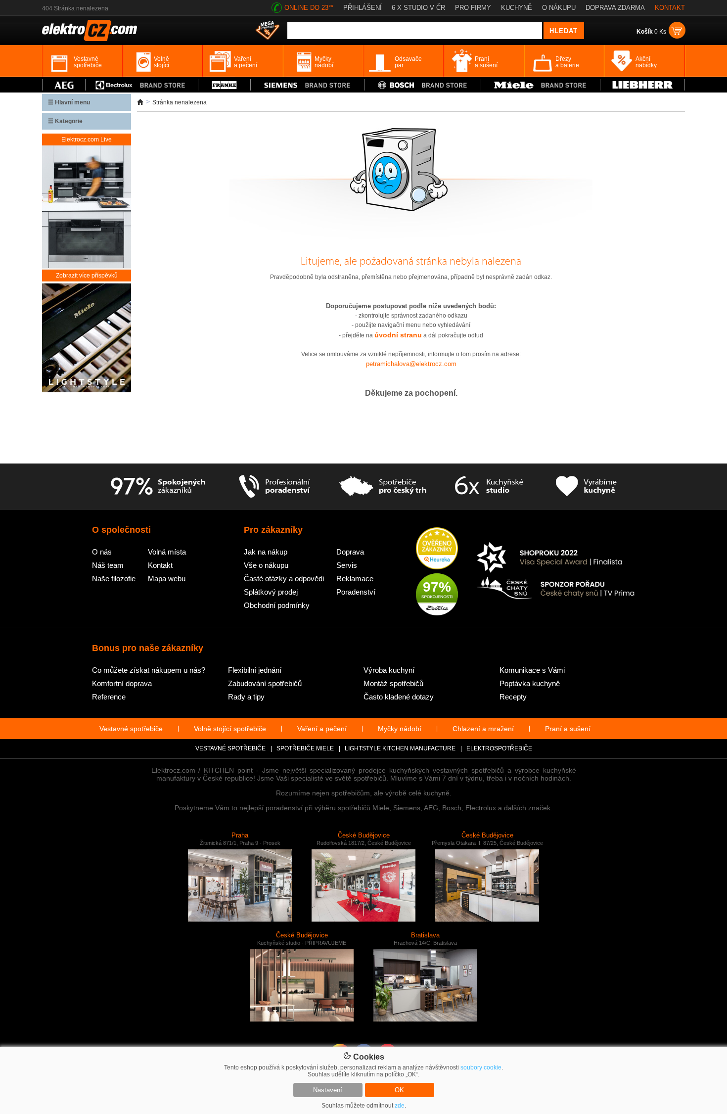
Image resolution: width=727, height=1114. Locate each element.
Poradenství (355, 592)
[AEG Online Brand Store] (64, 85)
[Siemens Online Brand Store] (307, 85)
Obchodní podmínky (277, 605)
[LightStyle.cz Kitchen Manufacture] (86, 338)
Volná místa (167, 552)
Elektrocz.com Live (86, 139)
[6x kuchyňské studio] (489, 487)
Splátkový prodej (271, 592)
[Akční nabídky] (267, 31)
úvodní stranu (398, 335)
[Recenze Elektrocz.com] (437, 549)
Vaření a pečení (322, 729)
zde (400, 1105)
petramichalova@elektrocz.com (411, 364)
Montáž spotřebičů (393, 683)
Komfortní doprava (122, 683)
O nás (102, 552)
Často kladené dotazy (399, 697)
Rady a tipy (246, 697)
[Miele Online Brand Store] (540, 85)
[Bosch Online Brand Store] (422, 85)
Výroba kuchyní (389, 670)
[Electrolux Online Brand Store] (142, 85)
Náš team (108, 565)
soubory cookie (480, 1067)
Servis (346, 565)
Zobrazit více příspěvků (87, 275)
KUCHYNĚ (516, 7)
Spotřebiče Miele (305, 748)
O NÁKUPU (559, 7)
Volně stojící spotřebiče (230, 729)
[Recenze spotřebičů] (158, 487)
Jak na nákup (265, 552)
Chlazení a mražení (483, 729)
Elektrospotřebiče (499, 748)
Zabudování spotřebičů (265, 683)
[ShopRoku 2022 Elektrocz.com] (556, 558)
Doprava (350, 552)
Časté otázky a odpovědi (284, 578)
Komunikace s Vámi (532, 670)
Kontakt (160, 565)
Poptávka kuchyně (530, 683)
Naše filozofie (114, 578)
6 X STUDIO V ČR (418, 7)
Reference (109, 697)
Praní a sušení (568, 729)
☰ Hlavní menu (69, 102)
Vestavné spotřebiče (131, 729)
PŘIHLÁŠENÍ (362, 7)
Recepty (513, 697)
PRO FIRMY (473, 7)
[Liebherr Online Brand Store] (642, 85)
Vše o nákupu (266, 565)
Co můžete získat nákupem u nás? (148, 670)
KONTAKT (670, 7)
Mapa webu (166, 578)
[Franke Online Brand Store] (224, 85)
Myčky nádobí (399, 729)
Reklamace (354, 578)
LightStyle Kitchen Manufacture (400, 748)
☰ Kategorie (65, 121)
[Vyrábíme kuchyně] (586, 487)
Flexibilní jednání (254, 670)
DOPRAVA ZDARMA (615, 7)
